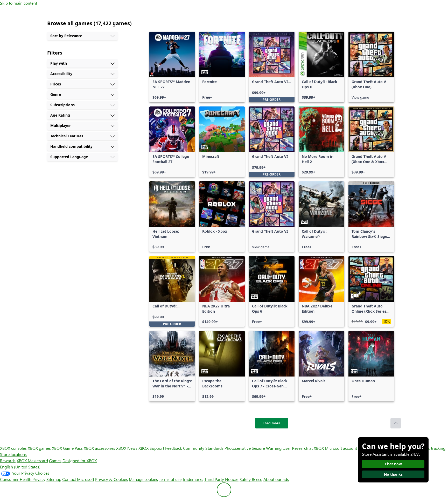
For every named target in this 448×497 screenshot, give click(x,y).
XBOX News (126, 448)
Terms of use (170, 479)
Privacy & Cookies (111, 479)
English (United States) (20, 466)
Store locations (13, 454)
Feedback (173, 448)
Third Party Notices (221, 479)
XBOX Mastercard (32, 460)
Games (55, 460)
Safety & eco (251, 479)
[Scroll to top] (395, 423)
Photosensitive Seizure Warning (253, 448)
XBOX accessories (99, 448)
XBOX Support (151, 448)
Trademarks (193, 479)
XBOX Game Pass (67, 448)
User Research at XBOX (304, 448)
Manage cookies (143, 479)
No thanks (393, 474)
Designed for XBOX (79, 460)
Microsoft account (341, 448)
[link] (172, 67)
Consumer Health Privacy (22, 479)
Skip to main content (18, 3)
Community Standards (203, 448)
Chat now (393, 463)
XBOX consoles (13, 448)
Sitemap (53, 479)
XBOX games (39, 448)
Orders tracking (431, 448)
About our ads (276, 479)
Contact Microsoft (78, 479)
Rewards (8, 460)
